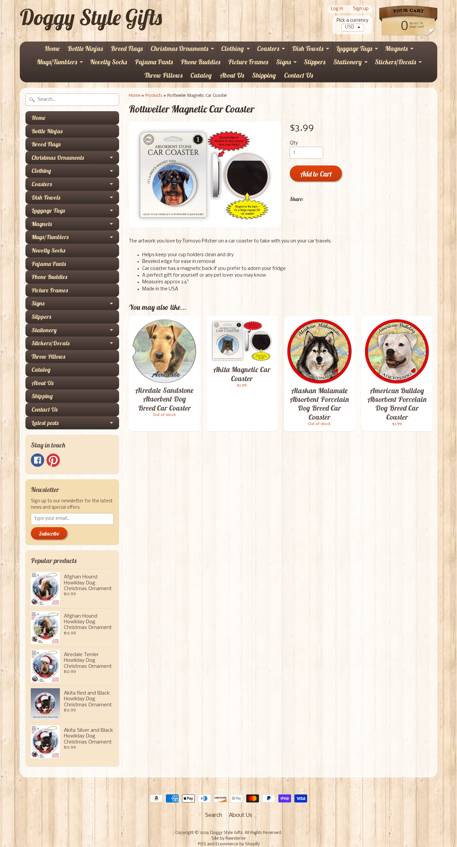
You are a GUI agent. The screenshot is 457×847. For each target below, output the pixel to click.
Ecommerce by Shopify (237, 844)
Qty (294, 143)
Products (153, 95)
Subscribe (49, 533)
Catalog (201, 75)
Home (52, 48)
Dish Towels (307, 48)
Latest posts (45, 423)
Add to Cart (316, 174)
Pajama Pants (154, 62)
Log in (337, 9)
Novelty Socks (108, 62)
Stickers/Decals (395, 62)
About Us (232, 75)
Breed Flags (127, 48)
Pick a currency (352, 20)
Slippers (314, 62)
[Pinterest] (53, 460)
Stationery (347, 62)
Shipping (264, 75)
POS (202, 844)
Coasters (268, 48)
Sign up (361, 9)
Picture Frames (248, 62)
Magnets (396, 48)
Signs (283, 62)
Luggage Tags (354, 48)
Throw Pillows (163, 75)
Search (213, 815)
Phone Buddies (200, 62)
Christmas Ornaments (179, 48)
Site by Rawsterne (228, 839)
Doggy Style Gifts (91, 17)
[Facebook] (37, 460)
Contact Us (298, 75)
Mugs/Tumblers (57, 62)
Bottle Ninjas (85, 48)
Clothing (232, 48)
